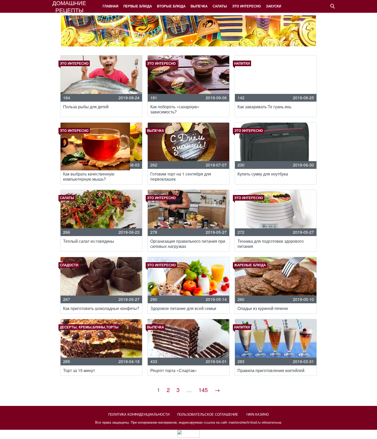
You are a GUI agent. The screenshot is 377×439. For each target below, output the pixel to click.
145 (203, 390)
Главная (110, 6)
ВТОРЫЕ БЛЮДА (171, 6)
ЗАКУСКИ (273, 6)
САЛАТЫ (220, 6)
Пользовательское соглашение (207, 414)
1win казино (257, 414)
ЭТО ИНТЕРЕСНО (246, 6)
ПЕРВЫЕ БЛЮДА (137, 6)
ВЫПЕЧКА (199, 6)
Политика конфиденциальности (139, 414)
